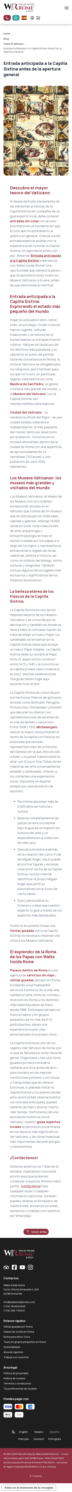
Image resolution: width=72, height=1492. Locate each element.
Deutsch (39, 1439)
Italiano (39, 1432)
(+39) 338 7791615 (14, 1310)
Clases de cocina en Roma (18, 1331)
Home (6, 33)
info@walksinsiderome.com (19, 1302)
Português (54, 1439)
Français (23, 1439)
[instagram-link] (30, 1267)
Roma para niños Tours (16, 1336)
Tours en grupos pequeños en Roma (24, 1342)
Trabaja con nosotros (16, 1357)
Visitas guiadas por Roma (18, 1326)
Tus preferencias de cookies (20, 1388)
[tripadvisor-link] (6, 1267)
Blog (6, 38)
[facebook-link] (14, 1267)
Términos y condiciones (17, 1383)
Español (54, 1432)
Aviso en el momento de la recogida (28, 1487)
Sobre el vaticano (13, 43)
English (23, 1432)
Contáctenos (31, 1186)
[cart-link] (38, 18)
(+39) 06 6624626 (14, 1306)
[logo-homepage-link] (18, 8)
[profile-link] (32, 18)
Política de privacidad (15, 1373)
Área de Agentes (13, 1352)
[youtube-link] (22, 1267)
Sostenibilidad (11, 1347)
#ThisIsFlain (36, 1476)
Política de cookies (14, 1378)
